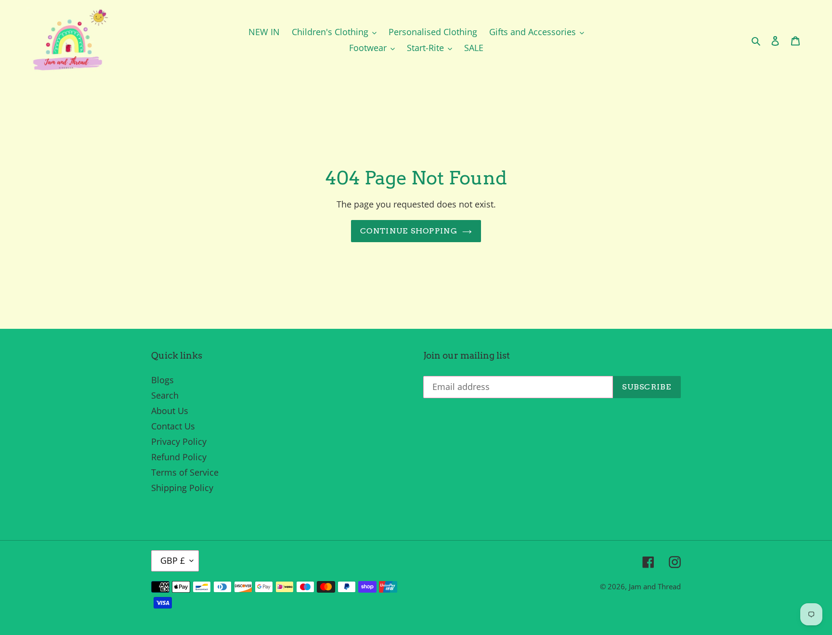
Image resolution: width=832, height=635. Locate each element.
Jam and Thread (655, 586)
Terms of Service (185, 472)
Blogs (162, 380)
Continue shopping (408, 230)
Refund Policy (179, 457)
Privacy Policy (179, 441)
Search (165, 395)
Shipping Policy (182, 487)
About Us (169, 410)
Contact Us (173, 426)
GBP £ (172, 560)
